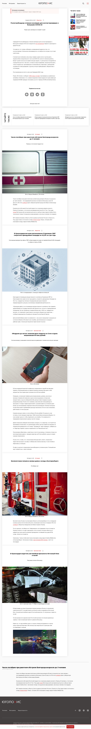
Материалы (12, 3)
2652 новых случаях (34, 76)
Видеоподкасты (21, 3)
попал (14, 212)
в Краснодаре (36, 219)
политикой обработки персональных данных (44, 726)
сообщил (24, 202)
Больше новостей (34, 103)
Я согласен (70, 726)
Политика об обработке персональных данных (65, 722)
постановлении (40, 43)
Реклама (4, 3)
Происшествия (37, 330)
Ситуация (37, 134)
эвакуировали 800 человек (40, 540)
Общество (39, 20)
